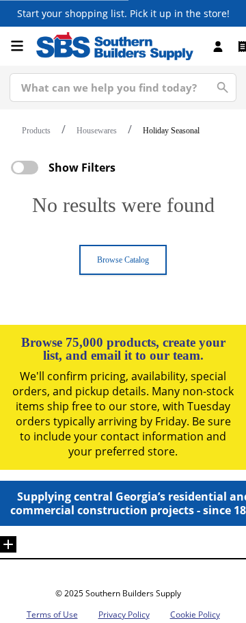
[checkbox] (24, 167)
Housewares (97, 130)
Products (36, 130)
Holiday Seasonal (171, 130)
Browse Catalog (123, 260)
